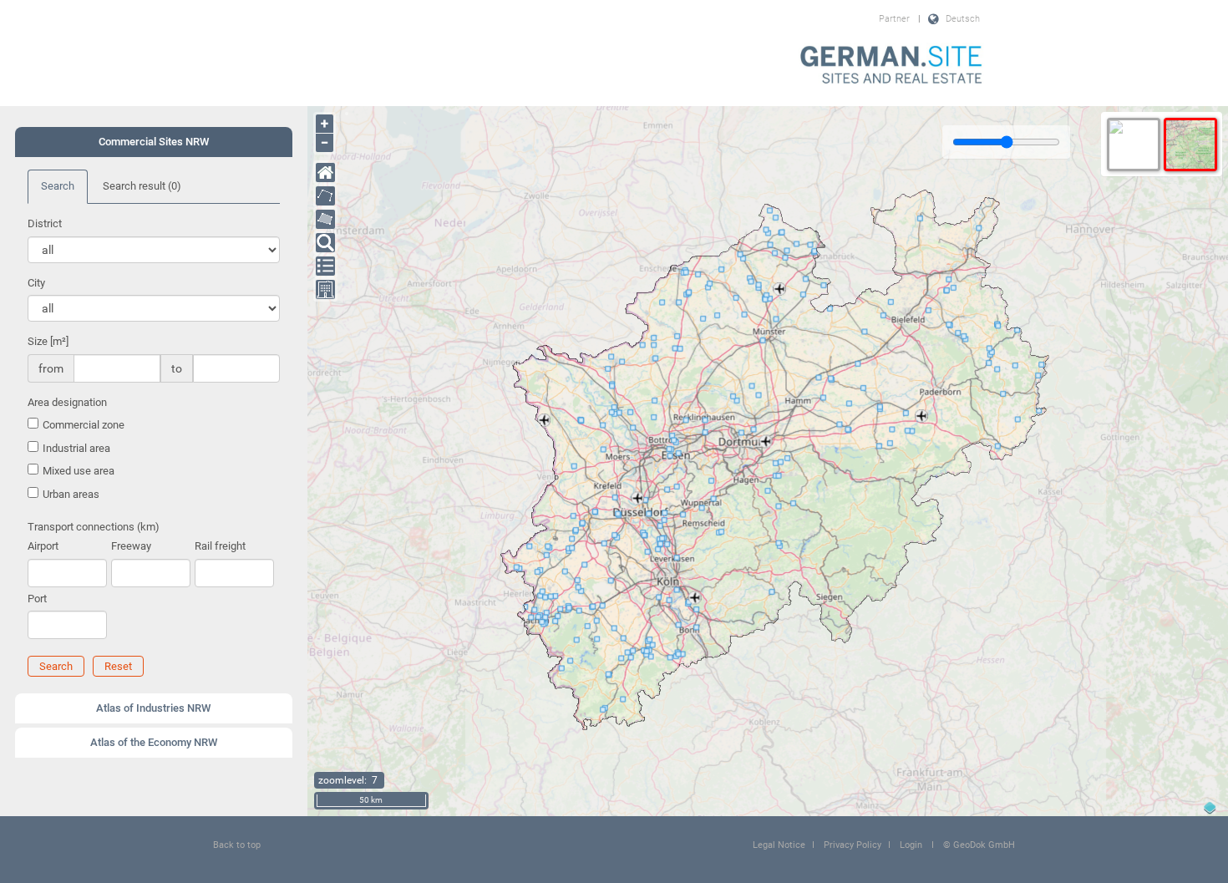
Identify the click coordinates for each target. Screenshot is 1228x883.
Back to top (237, 845)
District (45, 223)
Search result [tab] (142, 186)
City (36, 283)
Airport (43, 546)
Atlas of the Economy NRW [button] (153, 742)
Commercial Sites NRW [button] (154, 141)
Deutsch (963, 18)
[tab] (153, 142)
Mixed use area (78, 470)
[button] (56, 666)
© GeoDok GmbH (979, 845)
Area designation (67, 402)
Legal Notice (779, 845)
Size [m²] (48, 341)
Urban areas (71, 494)
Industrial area (76, 448)
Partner (894, 18)
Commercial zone (83, 425)
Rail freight (220, 546)
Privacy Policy (852, 845)
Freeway (131, 546)
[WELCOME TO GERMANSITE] (891, 66)
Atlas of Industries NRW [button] (153, 708)
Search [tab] (57, 186)
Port (37, 598)
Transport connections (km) (94, 526)
